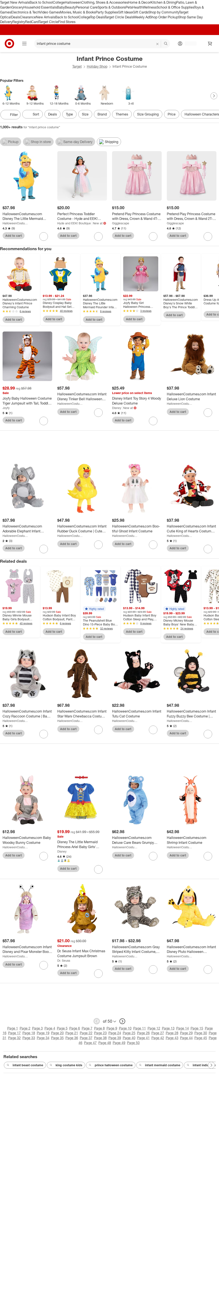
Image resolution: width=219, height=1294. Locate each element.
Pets (129, 7)
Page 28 (172, 1033)
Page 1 (12, 1028)
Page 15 (197, 1028)
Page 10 (125, 1028)
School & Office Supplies (175, 7)
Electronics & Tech (25, 12)
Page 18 (28, 1033)
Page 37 (86, 1038)
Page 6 (74, 1028)
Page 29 (186, 1033)
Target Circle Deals (119, 17)
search (166, 44)
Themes (122, 114)
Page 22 (86, 1033)
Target (77, 66)
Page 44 (186, 1038)
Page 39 (114, 1038)
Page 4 (49, 1028)
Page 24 (114, 1033)
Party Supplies (107, 12)
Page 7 (87, 1028)
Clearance (28, 17)
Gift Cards (140, 12)
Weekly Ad (141, 17)
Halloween (73, 2)
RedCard (32, 22)
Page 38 (100, 1038)
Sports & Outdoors (112, 7)
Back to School (41, 2)
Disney (116, 408)
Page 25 (129, 1033)
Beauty (70, 7)
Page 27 (157, 1033)
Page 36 (71, 1038)
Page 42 (157, 1038)
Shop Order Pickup (163, 17)
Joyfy (6, 408)
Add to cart (13, 235)
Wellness (150, 7)
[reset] (157, 44)
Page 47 (90, 1043)
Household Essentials (40, 7)
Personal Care (87, 7)
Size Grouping (148, 114)
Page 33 (28, 1038)
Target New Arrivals (15, 2)
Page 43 (172, 1038)
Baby (61, 7)
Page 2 (25, 1028)
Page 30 (200, 1033)
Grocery (17, 7)
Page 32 (14, 1038)
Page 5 (62, 1028)
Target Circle (48, 22)
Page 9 (112, 1028)
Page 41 (143, 1038)
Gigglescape (120, 223)
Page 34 (43, 1038)
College (59, 2)
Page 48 (104, 1043)
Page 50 (133, 1043)
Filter (14, 114)
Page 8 (99, 1028)
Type (69, 114)
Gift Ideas (125, 12)
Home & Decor (139, 2)
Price (172, 114)
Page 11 (139, 1028)
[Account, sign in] (188, 43)
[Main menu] (24, 43)
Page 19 (43, 1033)
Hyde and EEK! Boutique (74, 223)
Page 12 (154, 1028)
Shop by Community (163, 12)
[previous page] (96, 1021)
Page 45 (200, 1038)
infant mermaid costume (162, 1065)
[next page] (122, 1021)
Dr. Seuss (63, 960)
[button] (94, 608)
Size (85, 114)
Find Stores (66, 22)
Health (137, 7)
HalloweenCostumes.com (16, 223)
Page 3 (37, 1028)
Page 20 (57, 1033)
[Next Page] (213, 95)
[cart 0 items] (210, 43)
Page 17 (14, 1033)
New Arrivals (45, 17)
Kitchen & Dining (163, 2)
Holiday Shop (97, 66)
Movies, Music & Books (78, 12)
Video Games (49, 12)
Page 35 (57, 1038)
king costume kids (69, 1065)
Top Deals (97, 17)
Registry (18, 22)
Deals (15, 17)
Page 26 (143, 1033)
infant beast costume (28, 1065)
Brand (102, 114)
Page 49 (119, 1043)
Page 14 (182, 1028)
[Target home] (9, 43)
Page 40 (129, 1038)
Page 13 (168, 1028)
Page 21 (71, 1033)
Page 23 (100, 1033)
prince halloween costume (114, 1065)
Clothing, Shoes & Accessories (104, 2)
